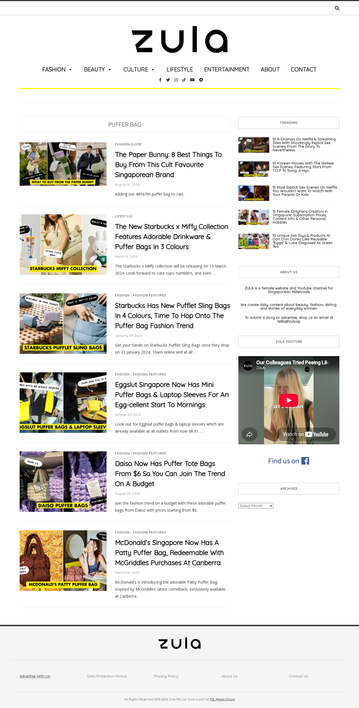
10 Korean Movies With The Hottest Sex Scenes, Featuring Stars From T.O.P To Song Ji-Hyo (303, 167)
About (270, 69)
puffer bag (124, 124)
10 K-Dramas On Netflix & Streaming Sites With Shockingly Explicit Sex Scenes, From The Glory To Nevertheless (304, 144)
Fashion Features (149, 295)
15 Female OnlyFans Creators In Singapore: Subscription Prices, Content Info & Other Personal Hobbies (300, 216)
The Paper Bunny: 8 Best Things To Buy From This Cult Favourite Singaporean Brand (168, 164)
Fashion (54, 69)
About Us (229, 676)
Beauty (94, 69)
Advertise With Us (35, 676)
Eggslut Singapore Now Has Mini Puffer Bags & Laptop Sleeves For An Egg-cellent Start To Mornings (172, 394)
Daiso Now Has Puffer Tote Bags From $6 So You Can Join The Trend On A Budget (170, 473)
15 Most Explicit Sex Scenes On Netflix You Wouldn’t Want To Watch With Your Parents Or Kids (305, 191)
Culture (135, 69)
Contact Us (298, 676)
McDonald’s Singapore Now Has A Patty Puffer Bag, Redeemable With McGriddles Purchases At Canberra (169, 552)
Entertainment (227, 69)
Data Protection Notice (107, 676)
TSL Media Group (222, 699)
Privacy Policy (166, 676)
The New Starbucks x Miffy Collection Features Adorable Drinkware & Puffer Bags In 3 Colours (171, 236)
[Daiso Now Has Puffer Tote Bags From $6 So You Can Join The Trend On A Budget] (63, 481)
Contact (304, 69)
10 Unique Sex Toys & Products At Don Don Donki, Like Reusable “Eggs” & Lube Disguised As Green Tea (303, 241)
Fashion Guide (128, 144)
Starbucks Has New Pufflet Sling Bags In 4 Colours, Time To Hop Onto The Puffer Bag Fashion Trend (172, 315)
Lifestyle (180, 69)
